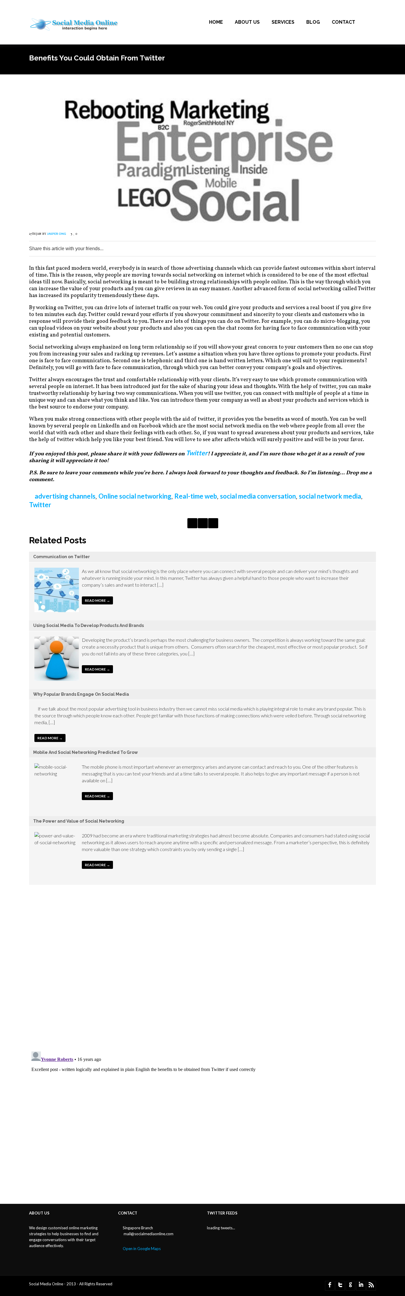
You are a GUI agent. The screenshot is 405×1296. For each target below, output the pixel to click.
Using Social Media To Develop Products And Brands (88, 625)
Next (213, 523)
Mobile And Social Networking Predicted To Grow (85, 752)
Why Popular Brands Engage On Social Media (81, 694)
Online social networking (134, 496)
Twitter (197, 453)
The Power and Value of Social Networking (78, 821)
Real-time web (195, 496)
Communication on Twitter (61, 556)
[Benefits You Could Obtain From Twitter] (202, 220)
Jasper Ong (56, 233)
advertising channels (65, 496)
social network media (330, 496)
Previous (192, 523)
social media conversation (258, 496)
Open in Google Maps (142, 1248)
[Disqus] (202, 969)
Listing (203, 523)
